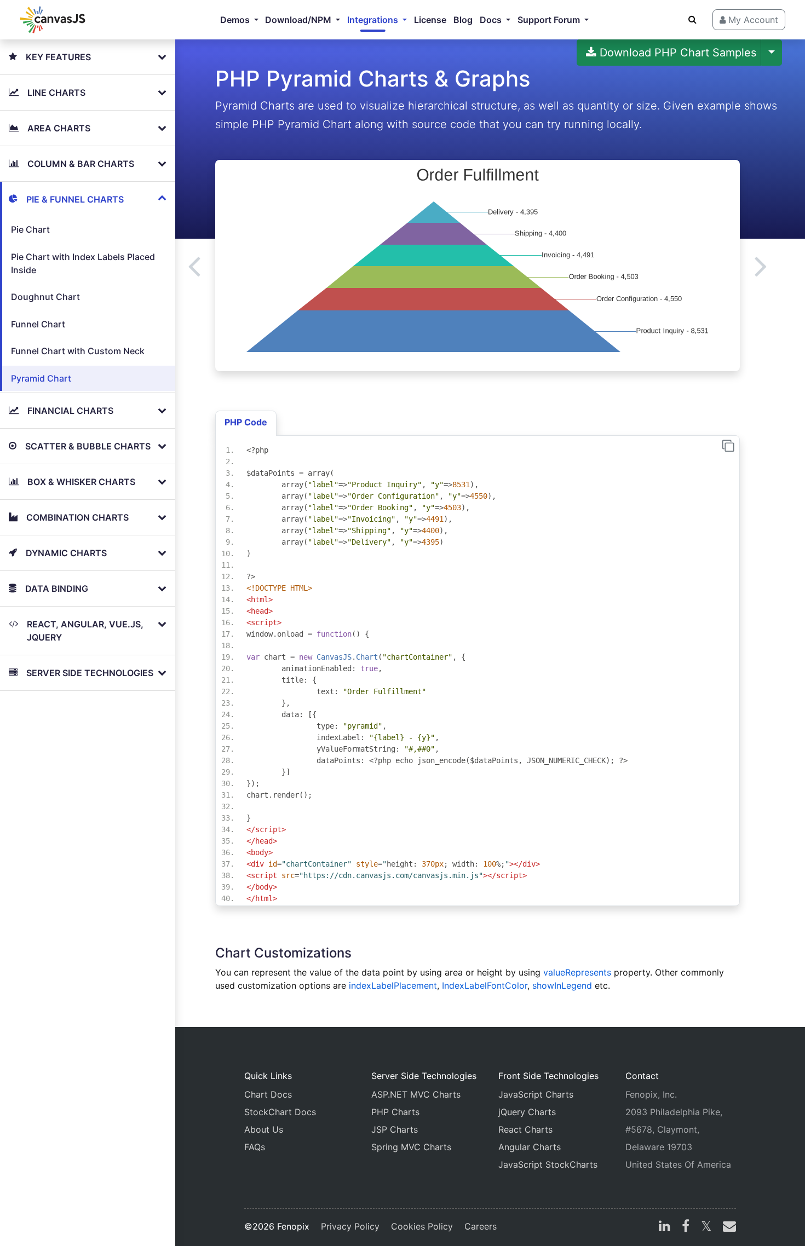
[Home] (52, 19)
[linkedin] (664, 1227)
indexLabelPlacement (393, 985)
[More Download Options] (771, 52)
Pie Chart (30, 229)
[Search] (692, 19)
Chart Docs (268, 1094)
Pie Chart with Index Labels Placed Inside (83, 263)
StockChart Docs (280, 1111)
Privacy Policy (350, 1226)
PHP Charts (395, 1111)
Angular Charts (529, 1146)
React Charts (525, 1129)
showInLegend (562, 985)
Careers (480, 1226)
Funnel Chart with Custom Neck (78, 350)
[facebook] (685, 1227)
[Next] (761, 265)
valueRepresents (577, 972)
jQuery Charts (527, 1111)
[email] (727, 1227)
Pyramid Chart (41, 378)
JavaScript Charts (535, 1094)
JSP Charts (394, 1129)
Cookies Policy (422, 1226)
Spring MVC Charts (411, 1146)
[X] (706, 1227)
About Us (263, 1129)
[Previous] (194, 265)
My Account (752, 19)
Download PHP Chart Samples (676, 52)
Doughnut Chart (45, 296)
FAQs (254, 1146)
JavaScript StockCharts (547, 1164)
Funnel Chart (38, 324)
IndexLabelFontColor (484, 985)
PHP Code (246, 422)
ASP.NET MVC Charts (416, 1094)
